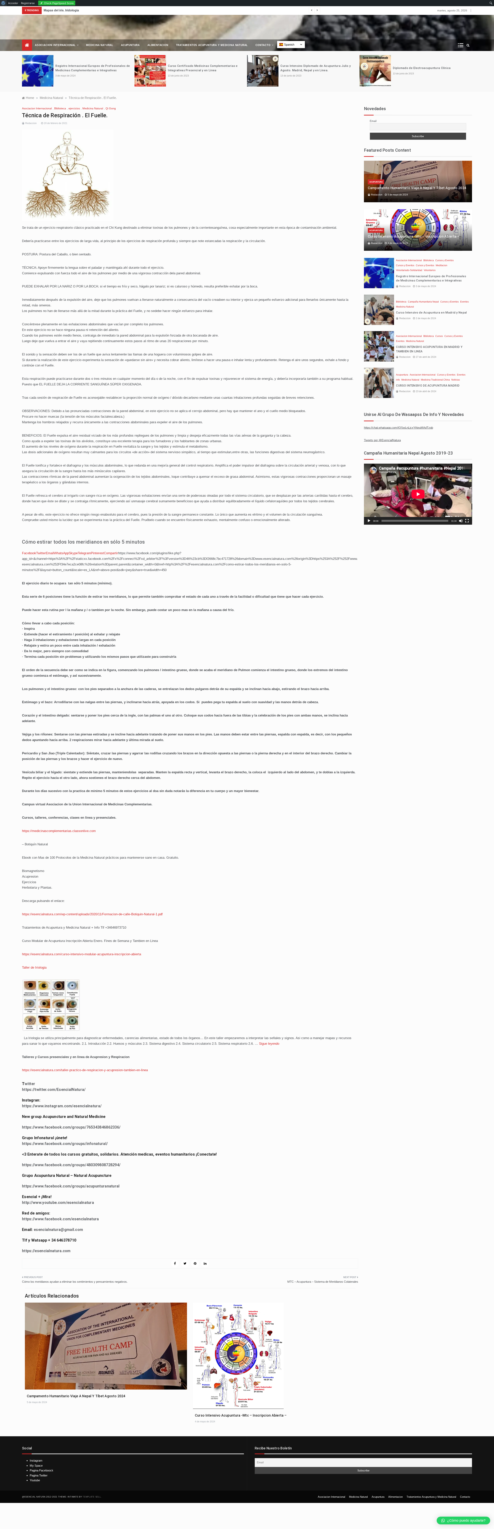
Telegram (84, 553)
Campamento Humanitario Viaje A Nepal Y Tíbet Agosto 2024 (76, 1396)
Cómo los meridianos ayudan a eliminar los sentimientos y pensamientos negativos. (75, 1281)
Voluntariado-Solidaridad (409, 270)
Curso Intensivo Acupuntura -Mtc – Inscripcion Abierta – (241, 1415)
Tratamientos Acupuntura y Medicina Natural (212, 45)
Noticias (455, 379)
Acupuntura (130, 45)
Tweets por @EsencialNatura (382, 440)
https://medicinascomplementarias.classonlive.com (59, 831)
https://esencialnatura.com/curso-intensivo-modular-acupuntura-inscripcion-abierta (81, 954)
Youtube (35, 1480)
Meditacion (441, 265)
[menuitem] (3, 3)
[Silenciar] (461, 521)
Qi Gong (111, 108)
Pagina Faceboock (41, 1470)
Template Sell (92, 1497)
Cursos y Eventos (444, 260)
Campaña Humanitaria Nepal (423, 301)
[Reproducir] (369, 521)
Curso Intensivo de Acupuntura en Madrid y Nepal (431, 312)
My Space (36, 1465)
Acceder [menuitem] (13, 3)
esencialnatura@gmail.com (58, 1229)
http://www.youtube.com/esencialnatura (58, 1202)
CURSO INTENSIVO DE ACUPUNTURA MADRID (427, 385)
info (398, 379)
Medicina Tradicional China (435, 379)
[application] (418, 494)
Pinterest (97, 553)
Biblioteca (60, 108)
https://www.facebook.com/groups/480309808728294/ (71, 1165)
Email (50, 553)
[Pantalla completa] (467, 521)
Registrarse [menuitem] (28, 3)
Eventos (464, 301)
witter (30, 1083)
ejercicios (74, 108)
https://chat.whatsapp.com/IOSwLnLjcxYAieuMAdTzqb (398, 427)
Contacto (262, 45)
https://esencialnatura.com (46, 1251)
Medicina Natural (99, 45)
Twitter (41, 553)
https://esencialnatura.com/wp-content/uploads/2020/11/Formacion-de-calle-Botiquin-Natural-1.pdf (92, 914)
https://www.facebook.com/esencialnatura (60, 1219)
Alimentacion (157, 45)
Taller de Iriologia (34, 967)
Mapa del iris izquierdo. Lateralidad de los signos (79, 10)
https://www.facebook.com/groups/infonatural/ (65, 1143)
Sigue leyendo (269, 1043)
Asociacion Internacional (55, 45)
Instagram (36, 1460)
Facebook (29, 553)
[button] (463, 1520)
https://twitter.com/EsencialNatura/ (54, 1089)
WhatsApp (61, 553)
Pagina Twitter (38, 1475)
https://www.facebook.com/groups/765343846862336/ (71, 1127)
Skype (73, 553)
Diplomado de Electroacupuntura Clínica (309, 68)
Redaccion (31, 123)
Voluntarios (430, 270)
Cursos (439, 336)
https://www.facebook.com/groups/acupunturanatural (71, 1186)
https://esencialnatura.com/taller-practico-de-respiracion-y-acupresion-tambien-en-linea (85, 1070)
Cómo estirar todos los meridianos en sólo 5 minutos (83, 542)
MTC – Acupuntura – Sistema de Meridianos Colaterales (322, 1281)
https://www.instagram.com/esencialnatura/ (62, 1106)
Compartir (111, 553)
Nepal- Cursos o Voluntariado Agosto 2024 (423, 68)
